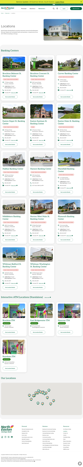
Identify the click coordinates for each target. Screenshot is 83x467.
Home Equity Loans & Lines (27, 437)
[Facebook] (2, 437)
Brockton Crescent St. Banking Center (39, 74)
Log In (64, 8)
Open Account (76, 8)
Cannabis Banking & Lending (48, 433)
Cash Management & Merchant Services (50, 445)
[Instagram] (5, 437)
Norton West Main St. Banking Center (40, 217)
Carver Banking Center (68, 73)
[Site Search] (53, 8)
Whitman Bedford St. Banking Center (12, 265)
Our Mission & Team (67, 429)
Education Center (66, 443)
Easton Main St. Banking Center (68, 122)
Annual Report (66, 447)
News (64, 439)
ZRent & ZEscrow (46, 449)
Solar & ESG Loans (46, 441)
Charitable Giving (66, 437)
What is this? (13, 92)
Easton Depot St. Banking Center (14, 122)
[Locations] (57, 8)
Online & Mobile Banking (26, 441)
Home (2, 13)
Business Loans (46, 435)
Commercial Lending (47, 437)
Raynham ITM (9, 356)
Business (45, 426)
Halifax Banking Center (13, 168)
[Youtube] (12, 437)
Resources (7, 13)
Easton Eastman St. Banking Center (38, 122)
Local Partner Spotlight (47, 447)
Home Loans (24, 435)
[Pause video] (79, 38)
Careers (64, 435)
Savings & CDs (24, 433)
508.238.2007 (8, 90)
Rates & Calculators (67, 441)
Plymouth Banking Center (66, 217)
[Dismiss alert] (81, 2)
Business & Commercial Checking (49, 429)
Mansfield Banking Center (66, 169)
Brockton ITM (9, 320)
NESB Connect (66, 449)
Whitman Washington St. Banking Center (40, 265)
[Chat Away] (80, 463)
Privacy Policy (23, 458)
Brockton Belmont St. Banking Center (12, 74)
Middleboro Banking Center (12, 217)
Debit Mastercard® (25, 443)
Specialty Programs (25, 439)
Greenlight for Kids (25, 431)
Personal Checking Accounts (27, 429)
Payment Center (66, 445)
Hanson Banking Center (40, 168)
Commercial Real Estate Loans (49, 439)
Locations (65, 431)
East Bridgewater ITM (40, 320)
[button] (37, 393)
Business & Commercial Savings (49, 431)
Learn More (59, 2)
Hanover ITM (64, 320)
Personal (24, 426)
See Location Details (10, 96)
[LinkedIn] (9, 437)
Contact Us (65, 433)
